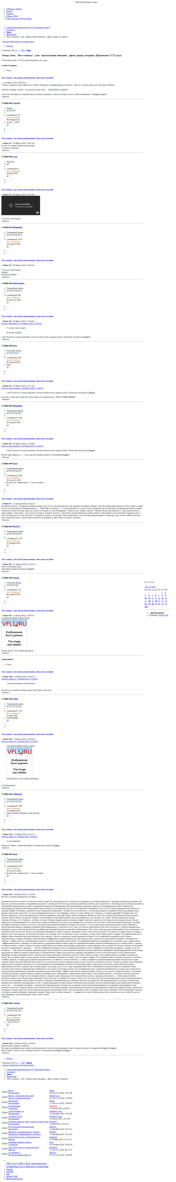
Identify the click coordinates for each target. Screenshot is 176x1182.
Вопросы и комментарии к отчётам (23, 1132)
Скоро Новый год (16, 1111)
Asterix (16, 578)
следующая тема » (27, 41)
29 (163, 604)
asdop (15, 699)
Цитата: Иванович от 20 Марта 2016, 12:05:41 (21, 323)
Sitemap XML (12, 1176)
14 (159, 598)
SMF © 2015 (24, 1163)
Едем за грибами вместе (19, 1155)
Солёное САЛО (15, 1116)
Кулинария (14, 1093)
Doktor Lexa (54, 1096)
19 (153, 601)
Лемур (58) (163, 615)
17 (146, 601)
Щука (10, 1090)
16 (166, 598)
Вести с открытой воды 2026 (21, 1096)
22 (163, 601)
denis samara (18, 283)
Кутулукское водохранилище (21, 1127)
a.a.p (15, 156)
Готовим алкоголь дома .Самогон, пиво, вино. (28, 1121)
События (13, 1108)
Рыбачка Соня (55, 1111)
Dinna (52, 1090)
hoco (15, 346)
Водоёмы (13, 1129)
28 (159, 604)
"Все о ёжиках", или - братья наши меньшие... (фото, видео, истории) (27, 78)
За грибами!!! (14, 1153)
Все (23, 50)
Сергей (16, 1003)
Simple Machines (39, 1163)
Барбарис (53, 1137)
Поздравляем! (14, 1106)
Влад (15, 463)
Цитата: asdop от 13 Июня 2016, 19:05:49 (19, 837)
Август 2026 (150, 587)
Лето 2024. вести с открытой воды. (23, 1147)
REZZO (16, 526)
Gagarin (16, 103)
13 (156, 598)
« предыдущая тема (9, 41)
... (19, 50)
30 (166, 604)
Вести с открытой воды (19, 1098)
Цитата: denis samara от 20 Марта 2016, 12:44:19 (22, 388)
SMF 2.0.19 (11, 1163)
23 (166, 601)
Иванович (17, 227)
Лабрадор (17, 794)
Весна (11, 1139)
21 (159, 601)
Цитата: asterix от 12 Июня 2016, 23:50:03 (19, 679)
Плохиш (53, 1121)
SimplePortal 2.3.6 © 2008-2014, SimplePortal (27, 1167)
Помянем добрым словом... (20, 1142)
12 (153, 598)
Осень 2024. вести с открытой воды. (24, 1137)
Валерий (53, 1106)
